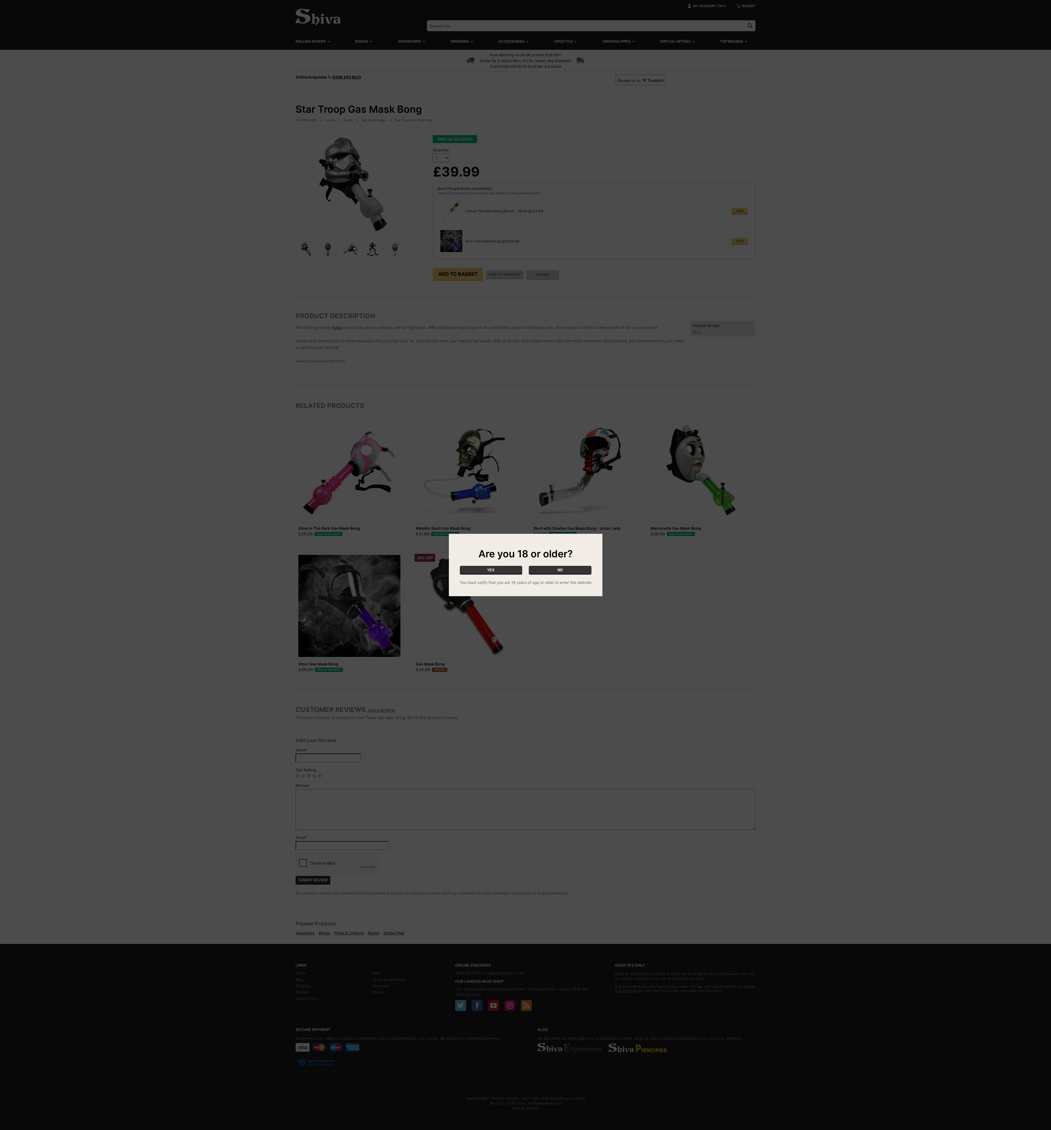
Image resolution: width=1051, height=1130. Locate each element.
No (560, 570)
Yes (491, 570)
